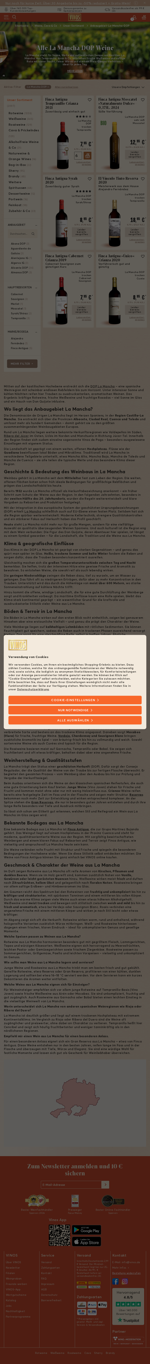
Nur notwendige (73, 710)
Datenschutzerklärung (33, 689)
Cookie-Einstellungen (73, 700)
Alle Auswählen (73, 720)
